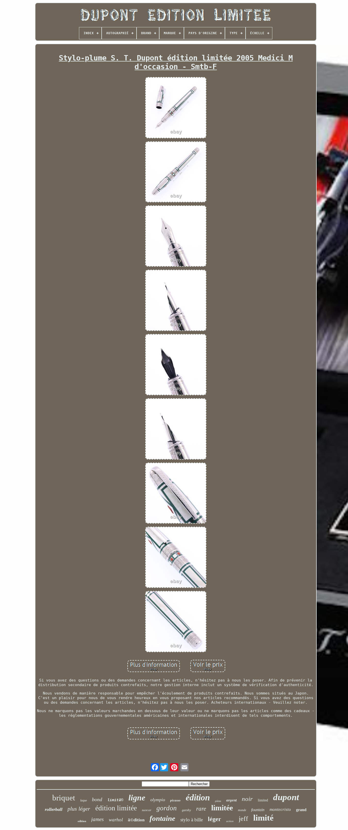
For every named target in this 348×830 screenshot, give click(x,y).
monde (242, 810)
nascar (146, 809)
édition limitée (116, 808)
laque (83, 800)
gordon (166, 808)
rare (201, 809)
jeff (243, 818)
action (230, 821)
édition (198, 797)
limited (263, 800)
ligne (136, 797)
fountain (257, 810)
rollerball (53, 809)
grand (301, 810)
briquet (63, 797)
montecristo (280, 809)
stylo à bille (191, 819)
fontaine (162, 818)
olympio (157, 799)
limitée (222, 807)
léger (214, 819)
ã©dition (136, 819)
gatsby (186, 810)
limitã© (115, 800)
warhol (116, 819)
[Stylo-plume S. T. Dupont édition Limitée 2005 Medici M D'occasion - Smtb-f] (175, 108)
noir (247, 798)
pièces (218, 801)
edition (82, 821)
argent (231, 800)
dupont (286, 797)
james (97, 819)
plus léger (79, 809)
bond (97, 799)
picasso (175, 800)
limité (263, 817)
